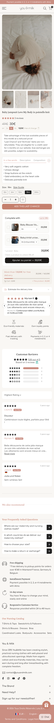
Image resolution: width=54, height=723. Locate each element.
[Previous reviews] (4, 306)
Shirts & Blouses (10, 628)
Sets (49, 633)
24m (37, 192)
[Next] (48, 160)
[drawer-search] (44, 8)
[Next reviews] (49, 306)
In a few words (10, 160)
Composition (39, 160)
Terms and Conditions (16, 719)
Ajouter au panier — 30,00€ (27, 260)
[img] (10, 406)
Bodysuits (27, 633)
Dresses (24, 628)
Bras (31, 628)
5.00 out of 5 (34, 360)
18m (28, 192)
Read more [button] (9, 454)
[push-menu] (4, 8)
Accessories (40, 633)
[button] (8, 118)
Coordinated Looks (11, 633)
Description (25, 160)
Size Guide (18, 187)
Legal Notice (34, 719)
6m (13, 192)
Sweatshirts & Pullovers (29, 624)
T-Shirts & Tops (9, 624)
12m (20, 192)
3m (5, 192)
